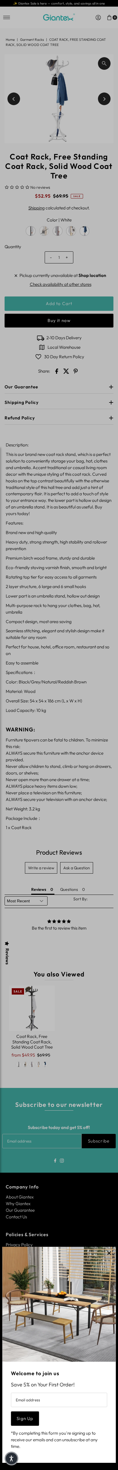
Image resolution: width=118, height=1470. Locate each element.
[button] (11, 1458)
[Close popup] (109, 1253)
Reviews (7, 956)
